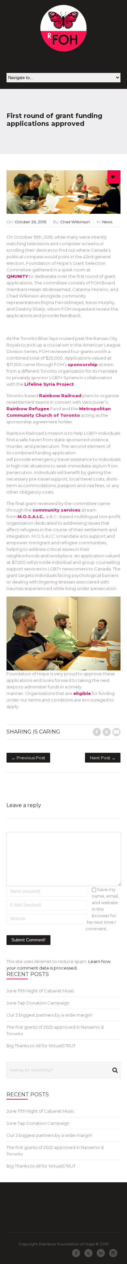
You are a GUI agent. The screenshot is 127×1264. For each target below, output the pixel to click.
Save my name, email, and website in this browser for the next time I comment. (102, 909)
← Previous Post (28, 757)
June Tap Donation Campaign (38, 1002)
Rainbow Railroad (60, 395)
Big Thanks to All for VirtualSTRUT (41, 1045)
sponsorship (83, 364)
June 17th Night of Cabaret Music (41, 990)
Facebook (97, 732)
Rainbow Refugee (28, 408)
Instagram (113, 1253)
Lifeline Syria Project (49, 384)
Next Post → (103, 757)
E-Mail (116, 732)
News (107, 221)
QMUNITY (17, 276)
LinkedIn (101, 1253)
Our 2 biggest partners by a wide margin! (49, 1015)
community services (56, 510)
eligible (82, 693)
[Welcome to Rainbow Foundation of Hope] (63, 28)
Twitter (107, 732)
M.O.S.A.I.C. (31, 516)
